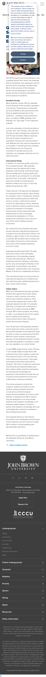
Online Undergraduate (12, 563)
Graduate (6, 570)
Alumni (5, 591)
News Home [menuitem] (7, 15)
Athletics (6, 577)
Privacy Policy (16, 33)
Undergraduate (9, 529)
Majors (4, 533)
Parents (5, 584)
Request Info (23, 504)
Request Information (10, 551)
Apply (4, 555)
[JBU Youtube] (32, 478)
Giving (5, 598)
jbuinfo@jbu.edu (28, 492)
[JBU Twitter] (26, 478)
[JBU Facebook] (13, 478)
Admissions (6, 537)
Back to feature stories (18, 445)
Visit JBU (5, 544)
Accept (23, 54)
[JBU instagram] (19, 478)
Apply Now (23, 498)
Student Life (6, 548)
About (5, 605)
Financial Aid (7, 541)
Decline (23, 60)
